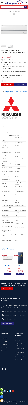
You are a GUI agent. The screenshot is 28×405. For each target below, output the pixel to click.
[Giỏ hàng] (26, 2)
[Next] (24, 29)
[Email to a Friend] (10, 117)
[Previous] (3, 29)
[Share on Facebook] (5, 117)
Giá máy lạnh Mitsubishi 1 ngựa (11, 91)
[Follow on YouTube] (13, 391)
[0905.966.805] (2, 389)
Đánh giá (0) (5, 132)
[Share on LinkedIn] (15, 117)
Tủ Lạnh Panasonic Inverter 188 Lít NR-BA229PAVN (20, 266)
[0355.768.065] (2, 393)
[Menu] (2, 2)
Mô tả (3, 126)
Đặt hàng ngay (20, 84)
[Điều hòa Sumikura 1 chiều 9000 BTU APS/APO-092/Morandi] (7, 258)
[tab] (14, 126)
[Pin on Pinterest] (13, 117)
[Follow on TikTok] (7, 391)
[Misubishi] (11, 106)
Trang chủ (11, 11)
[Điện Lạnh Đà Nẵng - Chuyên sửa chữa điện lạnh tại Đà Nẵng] (14, 2)
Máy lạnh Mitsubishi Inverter (9, 92)
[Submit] (25, 7)
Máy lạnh (17, 11)
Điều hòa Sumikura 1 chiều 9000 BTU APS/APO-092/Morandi (7, 266)
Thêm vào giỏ (7, 84)
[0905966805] (2, 397)
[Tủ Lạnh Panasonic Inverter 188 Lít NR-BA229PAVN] (20, 258)
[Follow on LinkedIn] (10, 391)
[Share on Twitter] (7, 117)
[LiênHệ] (2, 400)
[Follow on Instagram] (5, 391)
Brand (4, 129)
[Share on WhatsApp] (2, 117)
